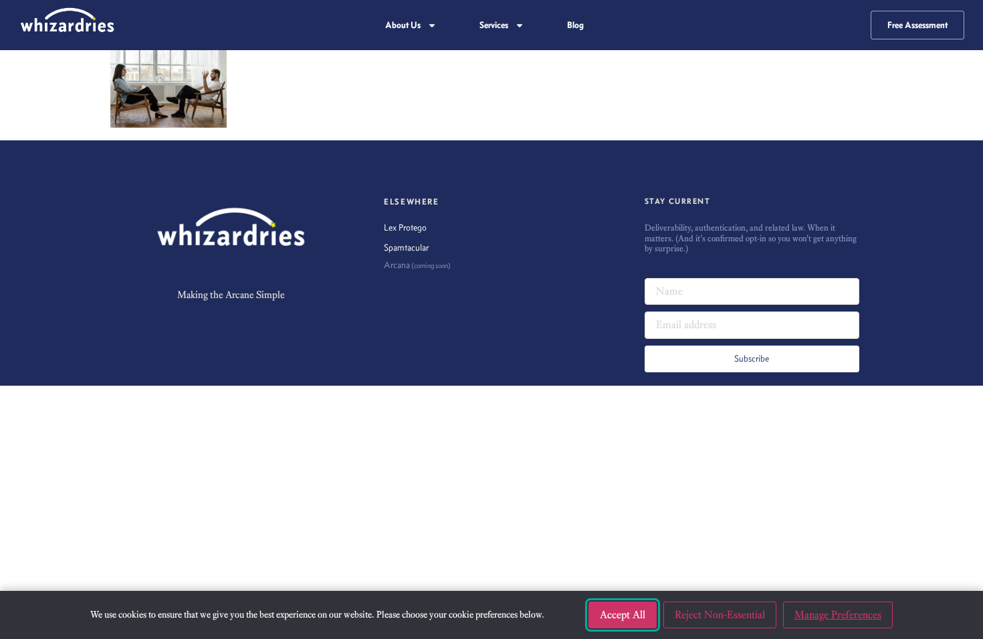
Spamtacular (406, 247)
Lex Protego (405, 227)
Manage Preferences (837, 614)
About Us (403, 25)
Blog (575, 25)
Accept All (622, 614)
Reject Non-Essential (720, 614)
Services (493, 25)
